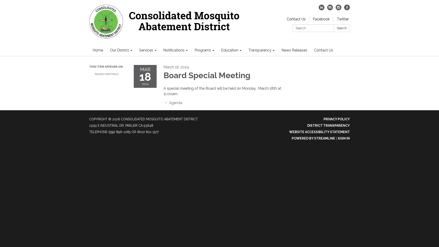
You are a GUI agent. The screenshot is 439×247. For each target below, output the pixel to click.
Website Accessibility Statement (319, 132)
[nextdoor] (330, 9)
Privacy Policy (337, 119)
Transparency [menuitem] (259, 50)
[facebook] (347, 9)
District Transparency (328, 125)
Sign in (344, 138)
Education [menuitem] (229, 50)
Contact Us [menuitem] (323, 50)
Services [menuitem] (146, 50)
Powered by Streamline (313, 138)
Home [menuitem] (98, 50)
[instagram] (338, 9)
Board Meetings (106, 74)
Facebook (321, 19)
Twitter (343, 19)
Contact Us (296, 19)
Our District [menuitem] (119, 50)
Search (342, 28)
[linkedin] (321, 9)
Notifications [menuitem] (174, 50)
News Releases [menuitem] (294, 50)
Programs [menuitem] (203, 50)
